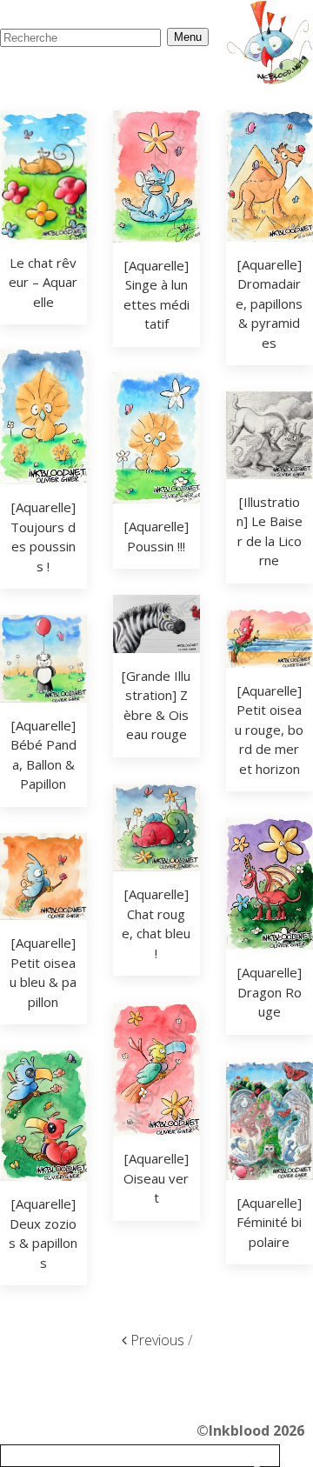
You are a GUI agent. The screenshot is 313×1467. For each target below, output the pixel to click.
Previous (155, 1340)
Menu (188, 36)
